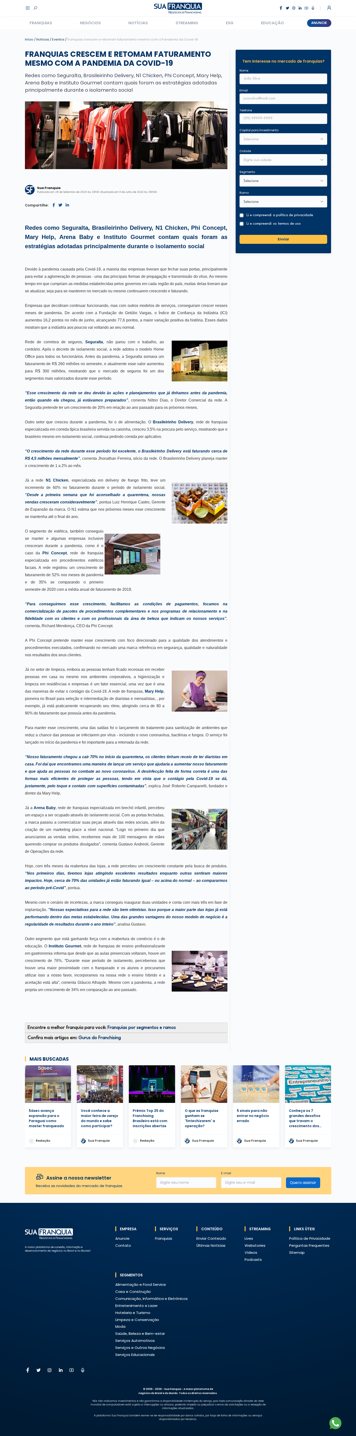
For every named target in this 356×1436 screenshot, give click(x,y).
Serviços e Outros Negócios (140, 1347)
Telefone (246, 110)
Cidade (245, 151)
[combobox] (280, 160)
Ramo (244, 193)
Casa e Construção (133, 1291)
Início (29, 39)
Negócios (90, 23)
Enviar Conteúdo (211, 1238)
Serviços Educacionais (135, 1354)
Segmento (247, 172)
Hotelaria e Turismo (132, 1312)
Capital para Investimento (259, 130)
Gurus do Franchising (99, 1038)
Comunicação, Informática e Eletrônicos (151, 1298)
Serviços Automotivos (135, 1340)
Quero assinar (303, 1182)
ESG (229, 23)
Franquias (41, 23)
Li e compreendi (280, 215)
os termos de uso (287, 224)
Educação (272, 23)
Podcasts (253, 1259)
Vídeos (251, 1252)
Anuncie (319, 22)
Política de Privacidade (309, 1238)
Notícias (138, 23)
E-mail (226, 1173)
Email (244, 90)
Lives (249, 1238)
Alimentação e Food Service (140, 1284)
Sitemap (297, 1252)
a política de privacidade (293, 215)
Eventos (58, 39)
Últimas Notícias (210, 1245)
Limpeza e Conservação (137, 1319)
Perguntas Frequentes (309, 1245)
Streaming (187, 23)
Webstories (255, 1245)
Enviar (283, 239)
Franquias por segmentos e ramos (142, 1028)
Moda (120, 1326)
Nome (244, 70)
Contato (123, 1245)
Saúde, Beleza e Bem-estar (140, 1333)
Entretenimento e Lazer (136, 1305)
